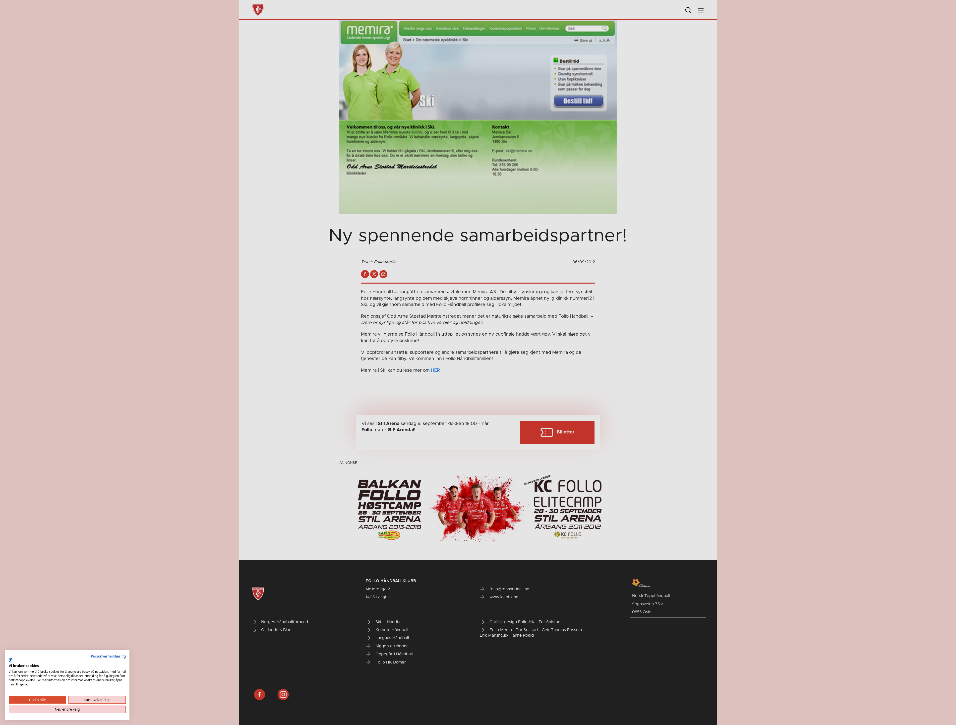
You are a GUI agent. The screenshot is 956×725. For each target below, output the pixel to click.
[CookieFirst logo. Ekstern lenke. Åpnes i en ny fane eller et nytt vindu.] (10, 660)
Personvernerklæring (108, 656)
